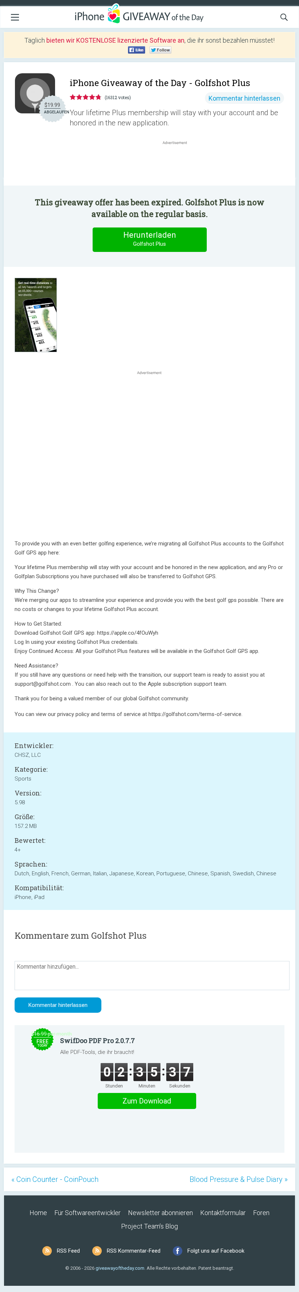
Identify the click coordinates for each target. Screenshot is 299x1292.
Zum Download (147, 1101)
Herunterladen (149, 238)
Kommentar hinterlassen (244, 98)
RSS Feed (68, 1251)
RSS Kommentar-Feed (133, 1251)
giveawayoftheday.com (120, 1268)
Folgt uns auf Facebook (215, 1251)
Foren (261, 1213)
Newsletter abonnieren (160, 1213)
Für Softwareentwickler (87, 1213)
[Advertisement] (178, 163)
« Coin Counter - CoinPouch (54, 1179)
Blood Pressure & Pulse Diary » (239, 1179)
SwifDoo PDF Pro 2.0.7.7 (97, 1040)
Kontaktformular (223, 1213)
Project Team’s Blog (149, 1226)
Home (38, 1213)
